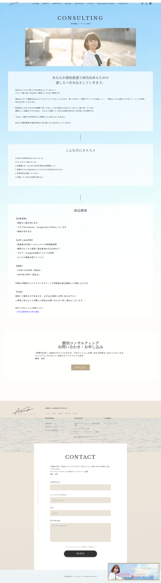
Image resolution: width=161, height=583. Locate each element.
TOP (47, 413)
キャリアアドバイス (110, 423)
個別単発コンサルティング (54, 426)
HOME (36, 3)
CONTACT (123, 3)
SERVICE (56, 3)
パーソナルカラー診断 (81, 428)
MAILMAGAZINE (105, 3)
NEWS (46, 3)
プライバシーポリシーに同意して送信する (80, 547)
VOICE (90, 3)
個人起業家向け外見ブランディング (86, 436)
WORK (68, 3)
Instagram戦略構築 (51, 430)
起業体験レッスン (51, 423)
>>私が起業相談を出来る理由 (27, 312)
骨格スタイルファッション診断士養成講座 (87, 424)
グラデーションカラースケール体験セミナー (87, 432)
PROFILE (79, 3)
